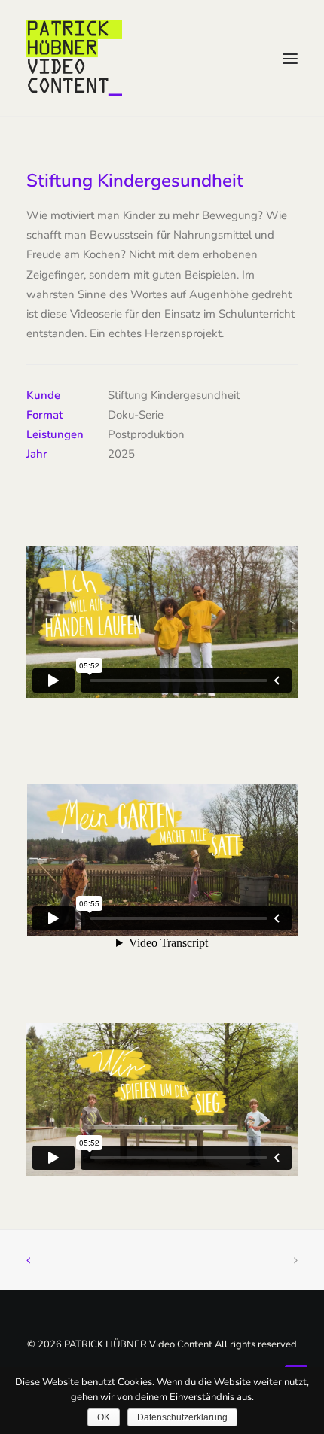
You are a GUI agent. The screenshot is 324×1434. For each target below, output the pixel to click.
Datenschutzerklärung (182, 1417)
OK (103, 1417)
